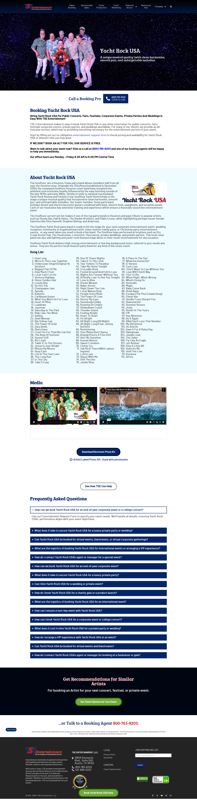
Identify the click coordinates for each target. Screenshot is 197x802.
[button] (171, 6)
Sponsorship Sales (86, 6)
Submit (140, 765)
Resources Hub (146, 6)
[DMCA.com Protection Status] (142, 781)
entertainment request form (89, 135)
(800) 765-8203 (119, 97)
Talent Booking (72, 6)
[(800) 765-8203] (108, 99)
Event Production (101, 6)
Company (159, 7)
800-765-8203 (125, 723)
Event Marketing (116, 6)
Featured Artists (129, 6)
